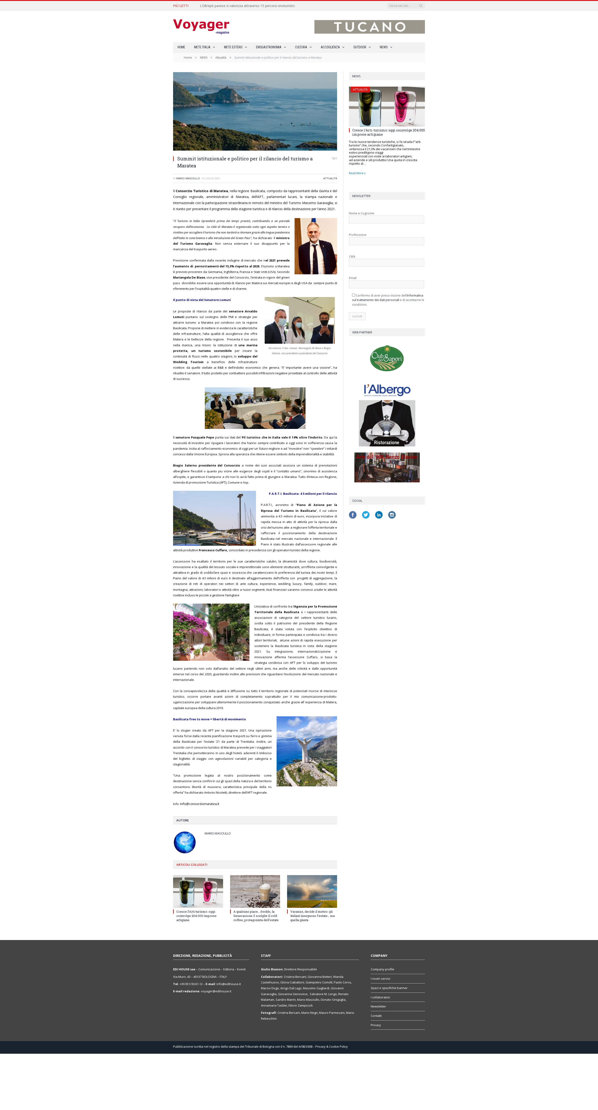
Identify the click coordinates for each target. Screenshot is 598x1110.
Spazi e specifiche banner (389, 987)
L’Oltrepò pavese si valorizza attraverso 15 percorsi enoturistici (247, 6)
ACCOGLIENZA (330, 47)
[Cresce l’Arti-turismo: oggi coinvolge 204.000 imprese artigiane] (198, 891)
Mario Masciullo (188, 178)
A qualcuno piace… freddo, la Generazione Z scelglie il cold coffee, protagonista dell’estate (256, 915)
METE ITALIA (202, 47)
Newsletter (378, 1006)
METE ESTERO (233, 47)
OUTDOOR (359, 47)
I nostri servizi (380, 978)
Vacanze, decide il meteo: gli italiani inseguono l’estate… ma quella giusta (312, 915)
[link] (198, 804)
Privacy (376, 1024)
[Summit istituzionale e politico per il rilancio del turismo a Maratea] (255, 112)
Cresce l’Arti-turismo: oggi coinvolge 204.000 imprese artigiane (196, 915)
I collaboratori (380, 997)
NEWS (384, 47)
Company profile (382, 969)
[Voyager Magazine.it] (201, 26)
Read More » (357, 173)
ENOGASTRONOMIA (268, 47)
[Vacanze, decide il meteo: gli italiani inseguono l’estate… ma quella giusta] (312, 891)
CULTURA (301, 47)
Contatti (376, 1015)
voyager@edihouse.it (216, 991)
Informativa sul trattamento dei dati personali (387, 297)
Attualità (330, 178)
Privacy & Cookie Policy (331, 1046)
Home (181, 47)
